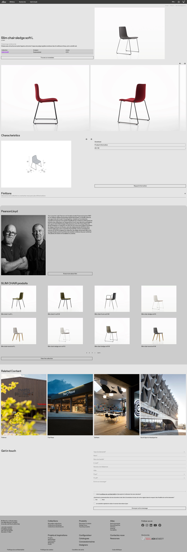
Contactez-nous (117, 535)
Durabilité (113, 530)
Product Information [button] (101, 145)
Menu (13, 2)
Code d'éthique (117, 550)
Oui (96, 499)
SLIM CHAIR (5, 52)
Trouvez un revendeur (47, 58)
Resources (114, 539)
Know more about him (70, 274)
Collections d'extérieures (56, 527)
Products (172, 5)
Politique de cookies (46, 550)
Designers (83, 545)
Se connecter (179, 2)
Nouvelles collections (54, 523)
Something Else (115, 525)
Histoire (112, 527)
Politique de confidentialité (15, 550)
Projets (50, 538)
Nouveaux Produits (85, 523)
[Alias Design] (3, 2)
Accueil (166, 5)
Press (49, 544)
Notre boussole (115, 523)
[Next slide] (184, 63)
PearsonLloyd (37, 52)
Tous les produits (84, 527)
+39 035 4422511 (6, 527)
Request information (140, 186)
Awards (112, 528)
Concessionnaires (87, 542)
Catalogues (84, 539)
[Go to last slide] (180, 63)
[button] (93, 194)
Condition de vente (78, 550)
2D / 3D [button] (97, 148)
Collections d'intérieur (55, 525)
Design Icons (83, 525)
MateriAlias (51, 539)
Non (103, 499)
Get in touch (33, 2)
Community (51, 541)
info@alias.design (6, 529)
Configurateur (85, 535)
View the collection (47, 359)
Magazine (51, 543)
